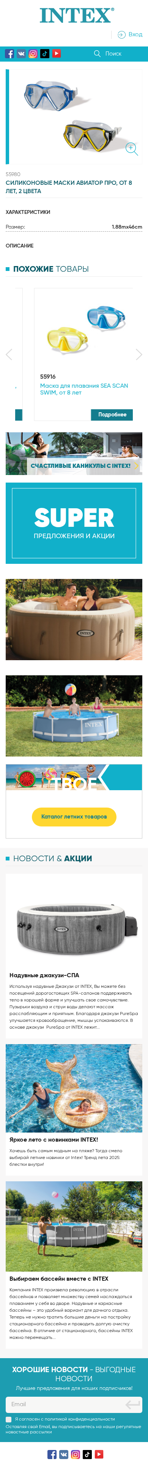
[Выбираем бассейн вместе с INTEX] (74, 1226)
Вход (135, 35)
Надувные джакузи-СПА (44, 976)
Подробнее (100, 415)
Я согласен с (65, 1419)
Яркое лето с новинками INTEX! (53, 1140)
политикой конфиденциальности (80, 1419)
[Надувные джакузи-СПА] (74, 921)
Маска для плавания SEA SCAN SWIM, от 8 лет (71, 389)
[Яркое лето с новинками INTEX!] (74, 1088)
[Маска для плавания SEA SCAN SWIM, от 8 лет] (74, 329)
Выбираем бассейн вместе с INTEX (59, 1279)
